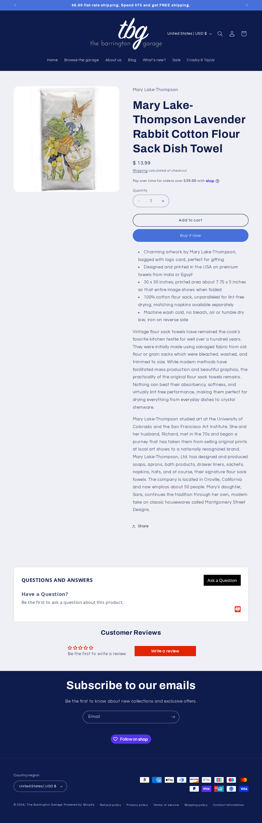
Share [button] (143, 526)
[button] (220, 34)
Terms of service (166, 805)
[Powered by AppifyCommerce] (238, 609)
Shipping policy (196, 805)
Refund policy (110, 805)
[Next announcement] (247, 5)
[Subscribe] (173, 717)
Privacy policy (137, 805)
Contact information (228, 805)
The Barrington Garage (44, 804)
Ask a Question (222, 580)
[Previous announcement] (15, 5)
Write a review (165, 651)
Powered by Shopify (79, 804)
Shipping (140, 170)
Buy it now (190, 235)
